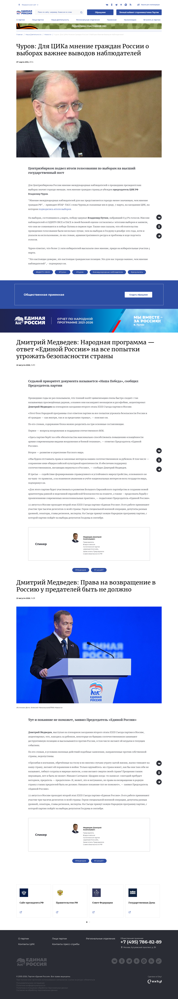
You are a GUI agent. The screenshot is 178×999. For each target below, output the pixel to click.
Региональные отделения (88, 20)
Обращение (100, 12)
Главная (19, 34)
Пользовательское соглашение (30, 983)
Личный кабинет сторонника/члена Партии (139, 12)
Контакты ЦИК (26, 944)
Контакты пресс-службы (65, 944)
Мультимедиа (130, 20)
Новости (47, 34)
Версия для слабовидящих (150, 5)
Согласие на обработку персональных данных (36, 990)
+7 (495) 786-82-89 (141, 942)
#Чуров (80, 272)
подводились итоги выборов (55, 209)
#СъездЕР (99, 570)
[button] (86, 922)
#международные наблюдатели (108, 272)
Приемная (112, 20)
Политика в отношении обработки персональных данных (42, 988)
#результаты (137, 272)
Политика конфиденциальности (30, 985)
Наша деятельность (60, 20)
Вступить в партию (151, 20)
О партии (20, 20)
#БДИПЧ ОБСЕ (43, 272)
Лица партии (38, 20)
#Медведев (80, 570)
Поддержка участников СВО (89, 26)
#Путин (62, 272)
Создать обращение (138, 294)
